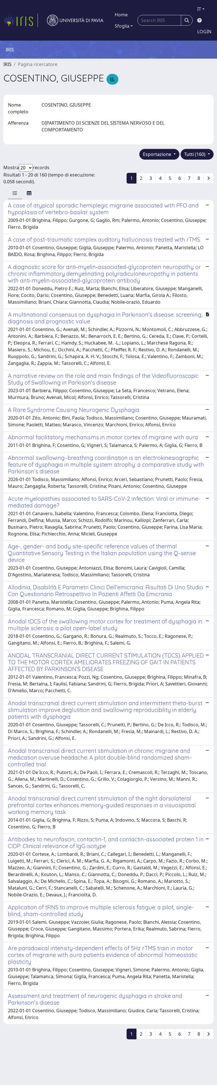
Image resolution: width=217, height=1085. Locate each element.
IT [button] (199, 9)
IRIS (7, 64)
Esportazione (157, 154)
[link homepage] (20, 20)
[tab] (15, 193)
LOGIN (204, 31)
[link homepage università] (75, 20)
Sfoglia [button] (122, 26)
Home (121, 15)
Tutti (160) (195, 154)
